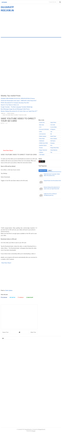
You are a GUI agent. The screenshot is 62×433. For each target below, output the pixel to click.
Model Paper (53, 136)
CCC (40, 127)
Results (41, 147)
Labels (50, 170)
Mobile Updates (9, 290)
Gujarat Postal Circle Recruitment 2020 (52, 180)
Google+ (21, 297)
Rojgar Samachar (43, 150)
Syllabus (41, 152)
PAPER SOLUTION (43, 143)
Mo (51, 134)
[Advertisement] (14, 23)
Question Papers (43, 145)
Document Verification (44, 129)
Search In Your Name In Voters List (10, 104)
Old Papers (53, 140)
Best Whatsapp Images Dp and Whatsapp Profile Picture (15, 109)
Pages (5, 2)
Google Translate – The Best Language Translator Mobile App (16, 107)
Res (51, 145)
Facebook (4, 297)
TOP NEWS (41, 154)
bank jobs (41, 124)
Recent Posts (42, 170)
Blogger (33, 430)
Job (51, 131)
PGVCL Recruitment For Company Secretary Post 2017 (15, 102)
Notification (41, 140)
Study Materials (54, 150)
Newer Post (5, 332)
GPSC (40, 131)
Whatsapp (30, 297)
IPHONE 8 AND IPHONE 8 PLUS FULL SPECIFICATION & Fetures (18, 98)
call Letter (53, 124)
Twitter (13, 297)
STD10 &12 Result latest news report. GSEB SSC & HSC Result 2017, (19, 100)
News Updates (54, 138)
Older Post (33, 332)
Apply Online (53, 122)
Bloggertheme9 (41, 429)
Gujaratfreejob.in (28, 429)
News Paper (42, 138)
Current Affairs (54, 127)
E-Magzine (53, 129)
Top (51, 152)
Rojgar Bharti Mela (55, 147)
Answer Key (42, 122)
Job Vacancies (42, 134)
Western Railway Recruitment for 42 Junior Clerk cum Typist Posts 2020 (19, 111)
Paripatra (53, 143)
